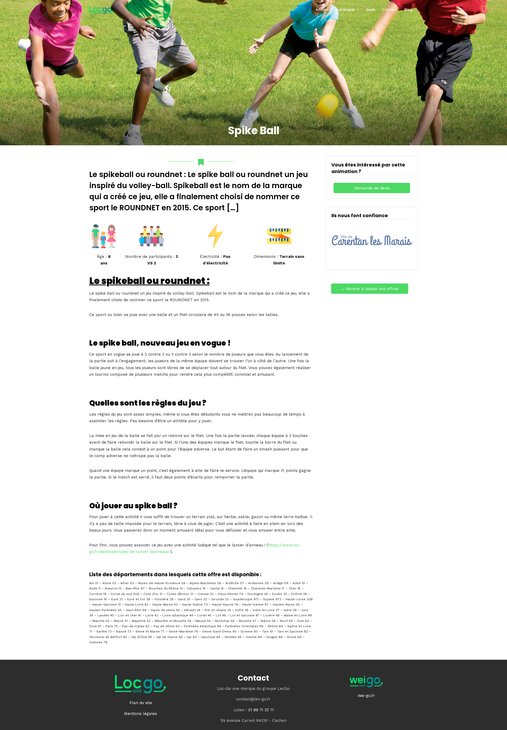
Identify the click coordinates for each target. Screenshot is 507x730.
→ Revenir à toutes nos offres (369, 288)
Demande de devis (372, 188)
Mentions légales (140, 713)
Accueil (322, 9)
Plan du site (140, 702)
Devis (370, 9)
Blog (408, 9)
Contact (389, 9)
